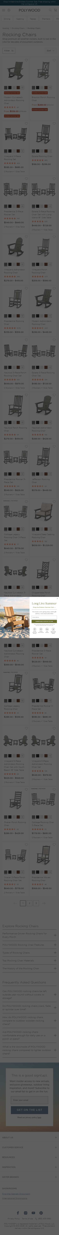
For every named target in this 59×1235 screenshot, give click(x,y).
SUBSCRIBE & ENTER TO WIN (44, 621)
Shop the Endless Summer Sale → (44, 607)
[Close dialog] (57, 598)
